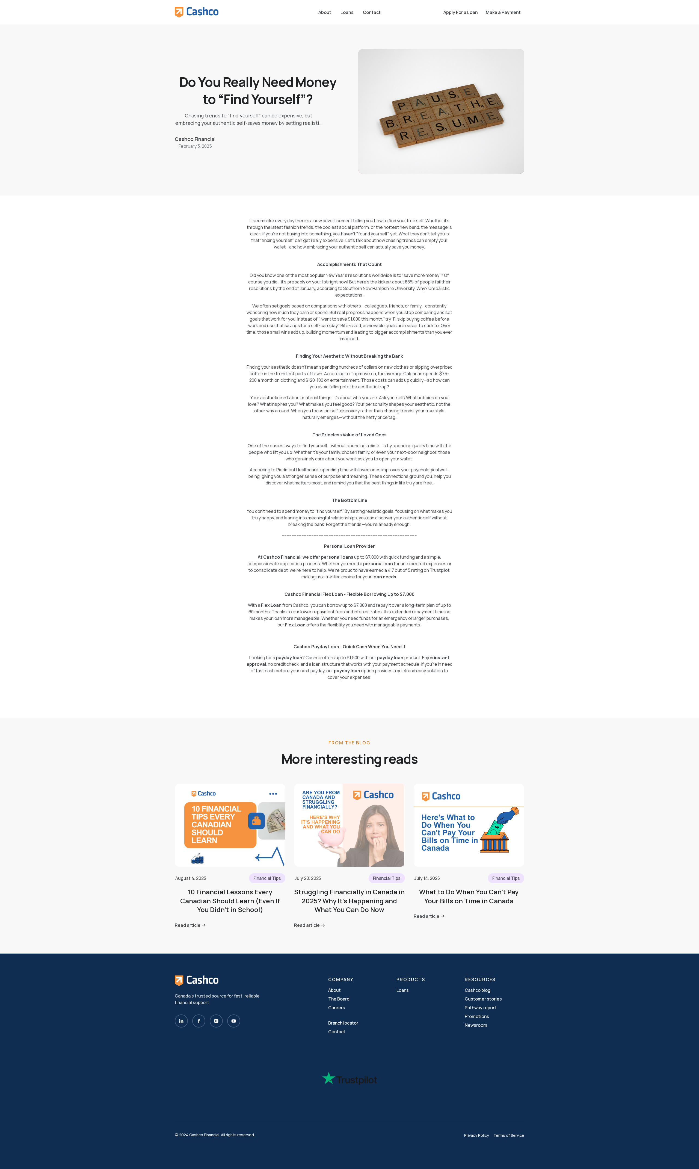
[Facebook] (198, 1021)
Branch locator (343, 1023)
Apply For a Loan (460, 12)
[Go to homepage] (196, 12)
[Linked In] (181, 1021)
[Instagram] (216, 1021)
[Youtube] (233, 1021)
